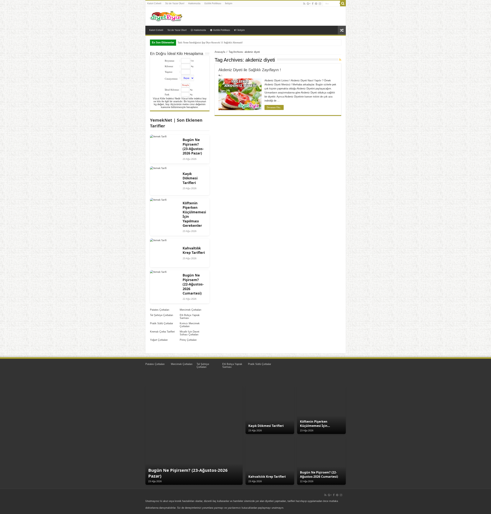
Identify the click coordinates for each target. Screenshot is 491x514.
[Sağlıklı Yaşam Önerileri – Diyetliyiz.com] (166, 15)
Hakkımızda (194, 3)
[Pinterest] (316, 3)
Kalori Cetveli (154, 3)
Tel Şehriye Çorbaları (161, 315)
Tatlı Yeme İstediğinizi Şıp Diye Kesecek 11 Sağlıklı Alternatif (210, 42)
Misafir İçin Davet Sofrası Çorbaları (189, 333)
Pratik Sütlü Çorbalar (161, 323)
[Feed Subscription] (340, 59)
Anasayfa (220, 51)
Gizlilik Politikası (212, 3)
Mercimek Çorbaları (190, 309)
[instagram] (319, 3)
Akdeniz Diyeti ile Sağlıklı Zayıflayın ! (249, 70)
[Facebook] (312, 3)
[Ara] (343, 3)
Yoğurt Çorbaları (159, 339)
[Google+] (308, 3)
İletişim (228, 3)
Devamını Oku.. (274, 107)
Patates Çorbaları (159, 309)
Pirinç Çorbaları (188, 339)
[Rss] (304, 3)
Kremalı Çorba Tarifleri (162, 331)
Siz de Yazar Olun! (174, 3)
